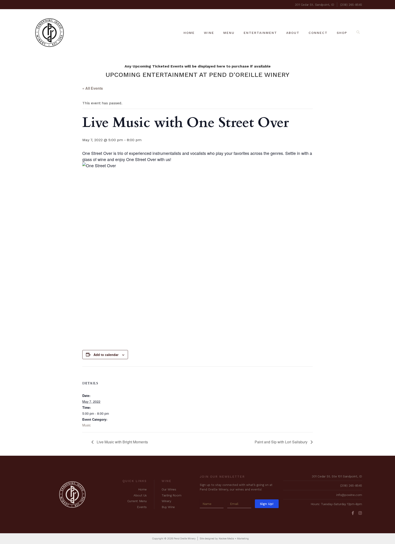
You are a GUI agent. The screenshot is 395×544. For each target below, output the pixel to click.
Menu (229, 33)
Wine (209, 33)
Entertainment (260, 33)
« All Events (92, 88)
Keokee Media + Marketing (234, 538)
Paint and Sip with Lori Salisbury (281, 441)
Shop (342, 33)
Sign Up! (266, 504)
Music (86, 425)
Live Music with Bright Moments (122, 441)
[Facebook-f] (353, 513)
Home (189, 33)
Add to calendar (105, 354)
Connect (318, 33)
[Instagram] (360, 513)
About (292, 33)
